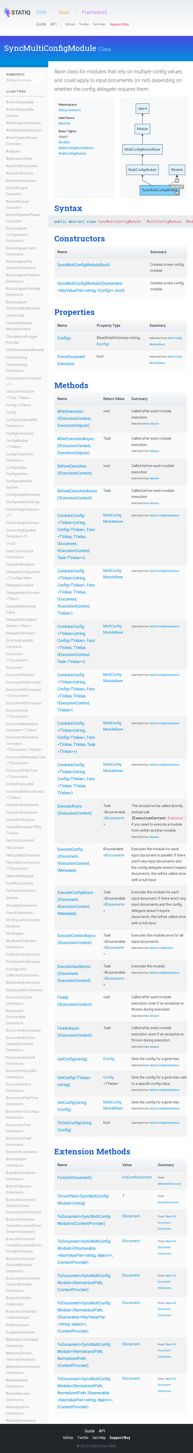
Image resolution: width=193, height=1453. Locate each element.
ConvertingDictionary (22, 523)
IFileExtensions (17, 1325)
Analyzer (13, 151)
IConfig (102, 344)
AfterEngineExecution (23, 123)
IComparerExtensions (23, 962)
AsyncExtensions (19, 173)
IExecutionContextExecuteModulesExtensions (20, 1265)
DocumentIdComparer (23, 703)
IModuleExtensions (21, 1421)
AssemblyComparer (22, 166)
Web (41, 12)
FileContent (15, 848)
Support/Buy (119, 24)
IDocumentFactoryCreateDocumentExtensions (20, 1044)
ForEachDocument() (74, 1177)
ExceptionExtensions (22, 805)
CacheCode (15, 315)
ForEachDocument (20, 891)
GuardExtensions (19, 913)
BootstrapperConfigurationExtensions (17, 234)
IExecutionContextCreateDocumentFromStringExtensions (24, 1245)
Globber (12, 898)
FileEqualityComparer (23, 855)
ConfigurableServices (23, 495)
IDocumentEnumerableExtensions (15, 1017)
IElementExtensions (21, 1152)
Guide (41, 24)
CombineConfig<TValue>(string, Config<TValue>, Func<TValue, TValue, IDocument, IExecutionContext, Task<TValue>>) (76, 536)
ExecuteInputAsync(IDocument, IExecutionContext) (74, 973)
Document (14, 668)
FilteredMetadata (19, 876)
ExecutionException (21, 812)
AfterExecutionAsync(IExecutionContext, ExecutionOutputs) (75, 445)
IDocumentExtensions (23, 1030)
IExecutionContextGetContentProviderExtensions (23, 1284)
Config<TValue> (19, 405)
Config (11, 412)
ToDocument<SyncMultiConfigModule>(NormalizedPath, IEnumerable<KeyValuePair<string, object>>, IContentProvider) (83, 1317)
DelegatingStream (20, 633)
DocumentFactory (20, 675)
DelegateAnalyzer (20, 564)
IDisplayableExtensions (24, 990)
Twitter (84, 24)
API (53, 24)
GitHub (70, 24)
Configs (64, 338)
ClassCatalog (16, 357)
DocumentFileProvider (23, 682)
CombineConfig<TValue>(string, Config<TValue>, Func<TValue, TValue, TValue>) (76, 778)
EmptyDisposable (20, 784)
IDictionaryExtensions (23, 982)
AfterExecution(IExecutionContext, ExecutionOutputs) (74, 418)
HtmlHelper (15, 934)
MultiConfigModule (72, 153)
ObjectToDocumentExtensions (167, 1222)
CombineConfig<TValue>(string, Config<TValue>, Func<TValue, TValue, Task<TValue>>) (76, 737)
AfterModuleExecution (24, 130)
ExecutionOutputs (20, 820)
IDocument (114, 818)
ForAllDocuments (19, 883)
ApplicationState (19, 159)
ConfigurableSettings (23, 502)
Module (64, 142)
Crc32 (10, 544)
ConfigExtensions (20, 433)
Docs (64, 12)
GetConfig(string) (72, 1059)
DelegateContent (19, 585)
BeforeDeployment (21, 181)
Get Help (99, 24)
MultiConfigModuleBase (76, 148)
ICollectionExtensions (23, 954)
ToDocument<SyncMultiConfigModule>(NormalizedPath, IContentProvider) (83, 1282)
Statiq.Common (18, 80)
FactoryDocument (20, 840)
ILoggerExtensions (20, 1332)
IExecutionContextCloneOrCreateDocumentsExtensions (24, 1206)
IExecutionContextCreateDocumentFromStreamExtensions (24, 1225)
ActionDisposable (20, 102)
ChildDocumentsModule (25, 350)
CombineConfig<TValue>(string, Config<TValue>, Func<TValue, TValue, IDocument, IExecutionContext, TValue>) (76, 592)
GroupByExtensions (21, 905)
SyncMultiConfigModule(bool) (83, 264)
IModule (64, 123)
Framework (94, 12)
